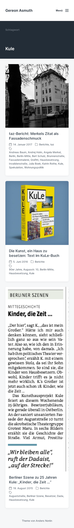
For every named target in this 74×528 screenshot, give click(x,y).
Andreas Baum (17, 152)
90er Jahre (15, 269)
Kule (60, 163)
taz (52, 144)
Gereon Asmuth (19, 10)
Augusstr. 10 (30, 269)
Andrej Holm (35, 152)
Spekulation (16, 167)
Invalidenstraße (18, 163)
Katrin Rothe (49, 163)
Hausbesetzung (49, 159)
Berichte (44, 144)
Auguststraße (17, 495)
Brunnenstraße (55, 156)
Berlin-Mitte (24, 156)
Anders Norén (44, 520)
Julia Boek (35, 163)
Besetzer (50, 495)
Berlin (12, 156)
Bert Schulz (38, 156)
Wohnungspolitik (34, 167)
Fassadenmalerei (19, 159)
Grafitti (34, 159)
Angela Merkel (52, 152)
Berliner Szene (35, 495)
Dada (60, 495)
